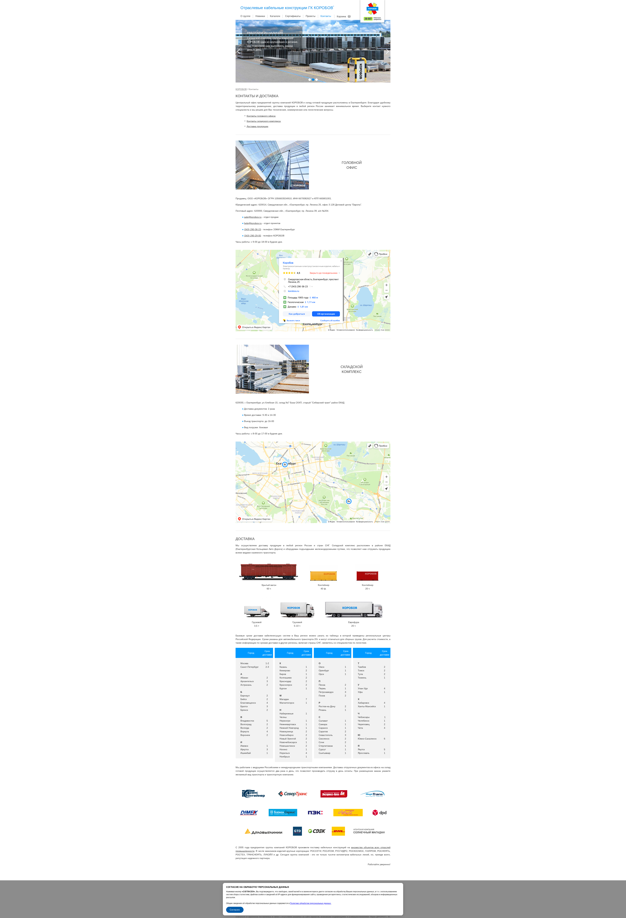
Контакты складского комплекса (264, 121)
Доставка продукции (257, 126)
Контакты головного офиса (261, 116)
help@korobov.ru (253, 223)
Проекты (310, 16)
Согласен (235, 910)
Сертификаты (293, 16)
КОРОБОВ (241, 89)
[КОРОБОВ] (372, 12)
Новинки (260, 16)
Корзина (342, 16)
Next (387, 51)
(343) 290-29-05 (252, 235)
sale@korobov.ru (252, 217)
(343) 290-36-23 (252, 229)
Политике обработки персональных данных (310, 903)
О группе (245, 16)
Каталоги (275, 16)
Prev (238, 51)
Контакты (325, 16)
